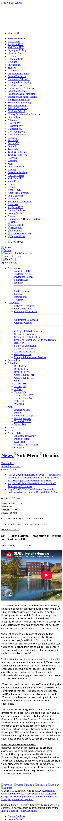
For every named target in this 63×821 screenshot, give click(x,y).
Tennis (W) (13, 149)
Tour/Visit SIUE (22, 421)
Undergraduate (15, 59)
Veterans (12, 221)
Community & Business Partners (24, 219)
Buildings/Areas (16, 175)
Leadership (13, 198)
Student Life (14, 117)
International (14, 64)
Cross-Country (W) (17, 134)
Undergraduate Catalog (20, 82)
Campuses (13, 204)
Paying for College (17, 50)
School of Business (17, 91)
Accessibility (48, 790)
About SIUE (14, 189)
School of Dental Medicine (21, 93)
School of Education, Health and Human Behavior (22, 98)
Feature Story (8, 463)
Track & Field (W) (17, 155)
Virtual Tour (14, 181)
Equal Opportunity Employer (28, 796)
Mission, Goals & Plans (20, 201)
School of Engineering (19, 102)
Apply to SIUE (15, 44)
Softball (12, 146)
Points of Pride (15, 195)
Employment (50, 796)
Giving (11, 187)
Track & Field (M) (17, 152)
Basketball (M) (15, 125)
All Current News (10, 497)
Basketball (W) (15, 128)
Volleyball (13, 157)
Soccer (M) (13, 140)
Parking (12, 169)
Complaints (7, 796)
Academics (13, 70)
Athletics (12, 120)
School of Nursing (17, 105)
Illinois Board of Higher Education (19, 810)
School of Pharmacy (18, 108)
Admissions (14, 41)
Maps (10, 163)
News (7, 455)
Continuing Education (19, 79)
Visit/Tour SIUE (16, 47)
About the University (18, 192)
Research (12, 184)
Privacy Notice (24, 793)
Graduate (12, 61)
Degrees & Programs (18, 73)
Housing (12, 56)
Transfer (12, 67)
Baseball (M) (14, 123)
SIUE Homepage (16, 38)
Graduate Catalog (17, 85)
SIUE (13, 790)
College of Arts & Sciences (21, 88)
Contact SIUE (8, 793)
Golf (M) (12, 137)
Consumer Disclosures (44, 793)
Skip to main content (11, 2)
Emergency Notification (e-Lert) (17, 799)
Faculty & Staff (15, 213)
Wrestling (12, 160)
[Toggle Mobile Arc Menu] (8, 259)
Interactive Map (16, 166)
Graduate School (16, 111)
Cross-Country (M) (17, 131)
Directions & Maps (17, 172)
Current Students (16, 210)
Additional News (10, 529)
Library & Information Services (24, 114)
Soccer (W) (13, 143)
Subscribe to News (11, 466)
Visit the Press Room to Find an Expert (27, 524)
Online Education (17, 76)
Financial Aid (14, 53)
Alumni (12, 216)
